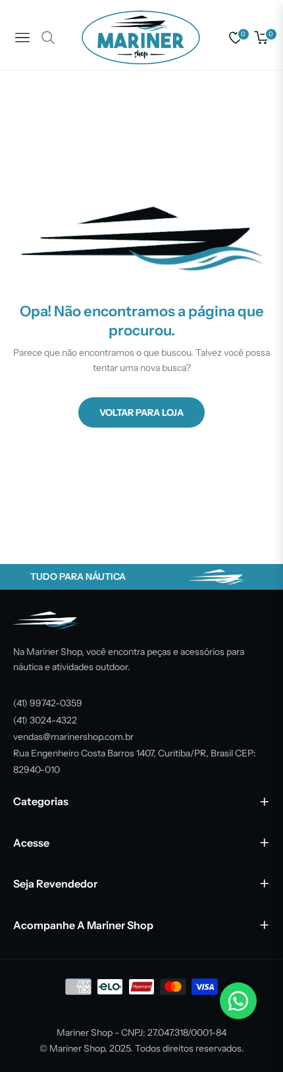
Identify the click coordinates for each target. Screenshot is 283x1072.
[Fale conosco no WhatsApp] (238, 1000)
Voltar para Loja (141, 412)
